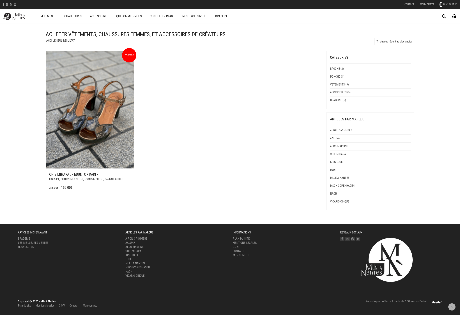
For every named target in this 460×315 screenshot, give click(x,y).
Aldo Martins (339, 146)
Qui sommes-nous (129, 16)
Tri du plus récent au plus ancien (394, 41)
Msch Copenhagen (342, 185)
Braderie (221, 16)
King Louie (336, 162)
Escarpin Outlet (94, 179)
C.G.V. (236, 247)
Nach (333, 193)
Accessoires (99, 16)
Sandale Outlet (114, 179)
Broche (335, 68)
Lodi (332, 170)
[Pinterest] (11, 4)
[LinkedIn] (15, 4)
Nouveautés (26, 247)
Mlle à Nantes (339, 177)
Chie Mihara (338, 154)
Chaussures (73, 16)
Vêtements (48, 16)
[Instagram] (7, 4)
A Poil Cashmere (341, 130)
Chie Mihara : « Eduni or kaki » (73, 174)
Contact (409, 4)
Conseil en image (162, 16)
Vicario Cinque (339, 201)
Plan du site (241, 238)
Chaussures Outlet (72, 179)
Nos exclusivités (194, 16)
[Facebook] (3, 4)
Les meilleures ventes (33, 242)
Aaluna (335, 138)
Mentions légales (245, 242)
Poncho (335, 76)
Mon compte (427, 4)
